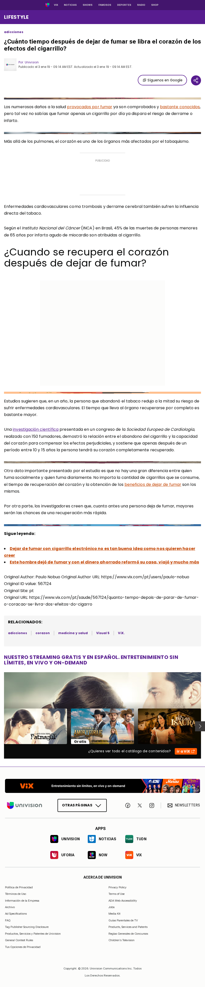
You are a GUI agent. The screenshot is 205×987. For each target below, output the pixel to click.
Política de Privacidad (19, 887)
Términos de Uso (15, 894)
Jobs (111, 907)
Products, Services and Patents (128, 927)
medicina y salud (73, 633)
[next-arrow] (200, 726)
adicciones (13, 32)
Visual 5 (103, 633)
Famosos (104, 5)
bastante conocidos (180, 107)
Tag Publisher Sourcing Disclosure (26, 927)
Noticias (70, 5)
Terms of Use (116, 894)
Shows (87, 5)
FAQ (7, 920)
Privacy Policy (117, 887)
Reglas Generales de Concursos (128, 933)
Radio (141, 5)
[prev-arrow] (1, 726)
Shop (154, 5)
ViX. (121, 633)
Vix (56, 5)
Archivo (10, 907)
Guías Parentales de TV (123, 920)
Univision (32, 62)
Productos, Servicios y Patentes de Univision (33, 933)
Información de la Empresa (22, 900)
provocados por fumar (89, 107)
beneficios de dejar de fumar (152, 484)
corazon (43, 633)
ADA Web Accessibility (122, 900)
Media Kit (114, 913)
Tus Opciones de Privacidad (22, 947)
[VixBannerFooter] (102, 786)
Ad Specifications (16, 913)
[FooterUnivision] (24, 805)
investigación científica (35, 429)
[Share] (196, 80)
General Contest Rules (19, 940)
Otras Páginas (77, 805)
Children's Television (121, 940)
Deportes (124, 5)
